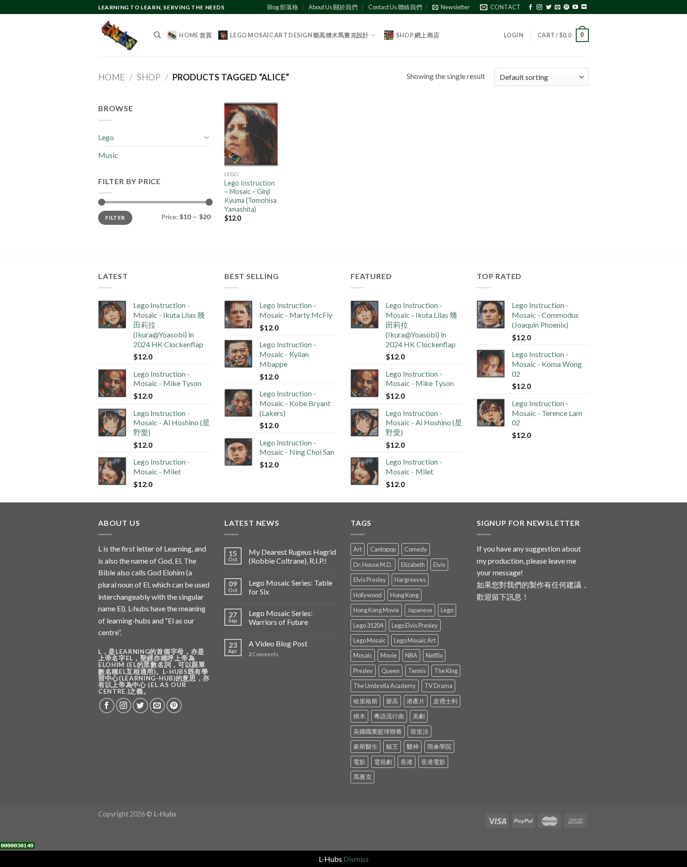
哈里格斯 (365, 701)
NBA (411, 655)
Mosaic (362, 655)
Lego (106, 137)
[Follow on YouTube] (575, 7)
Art (357, 549)
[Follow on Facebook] (530, 7)
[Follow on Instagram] (539, 7)
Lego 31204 (368, 625)
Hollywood (367, 595)
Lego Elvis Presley (415, 625)
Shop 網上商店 (417, 35)
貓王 (392, 746)
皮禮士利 (445, 701)
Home (111, 77)
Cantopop (383, 549)
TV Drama (438, 685)
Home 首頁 (195, 35)
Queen (390, 670)
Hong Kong (404, 595)
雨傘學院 (439, 746)
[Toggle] (206, 137)
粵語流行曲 (389, 716)
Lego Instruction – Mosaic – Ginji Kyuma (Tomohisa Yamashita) (250, 196)
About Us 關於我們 (333, 7)
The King (446, 670)
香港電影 (433, 762)
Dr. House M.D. (373, 564)
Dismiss (356, 858)
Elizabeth (413, 564)
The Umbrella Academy (384, 685)
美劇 (419, 716)
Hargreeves (410, 579)
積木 (359, 716)
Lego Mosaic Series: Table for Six (290, 587)
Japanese (420, 610)
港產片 (416, 701)
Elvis (439, 564)
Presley (363, 670)
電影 (359, 762)
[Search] (157, 35)
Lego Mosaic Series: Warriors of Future (281, 617)
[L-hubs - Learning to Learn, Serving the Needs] (119, 35)
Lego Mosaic (369, 640)
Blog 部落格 (282, 7)
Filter (115, 217)
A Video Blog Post (278, 643)
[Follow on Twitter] (548, 7)
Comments (264, 654)
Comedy (415, 549)
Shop (148, 77)
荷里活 (419, 731)
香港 (407, 762)
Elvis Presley (369, 579)
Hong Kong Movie (376, 610)
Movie (388, 655)
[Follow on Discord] (584, 7)
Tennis (417, 670)
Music (108, 154)
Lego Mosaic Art (415, 640)
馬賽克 (362, 777)
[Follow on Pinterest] (566, 7)
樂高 (392, 701)
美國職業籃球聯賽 (377, 731)
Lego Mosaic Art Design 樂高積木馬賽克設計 (299, 35)
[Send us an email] (557, 7)
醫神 (413, 746)
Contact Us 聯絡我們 (395, 7)
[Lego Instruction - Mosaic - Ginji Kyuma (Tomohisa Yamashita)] (251, 134)
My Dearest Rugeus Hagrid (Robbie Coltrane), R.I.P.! (292, 556)
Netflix (434, 655)
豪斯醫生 (365, 746)
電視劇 (383, 762)
